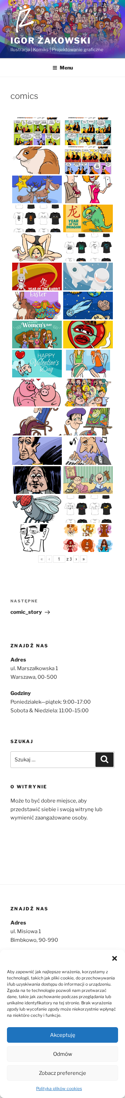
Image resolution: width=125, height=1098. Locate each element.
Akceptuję (62, 1035)
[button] (114, 958)
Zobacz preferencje (62, 1073)
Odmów (62, 1054)
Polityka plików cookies (59, 1088)
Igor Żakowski (50, 41)
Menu (66, 68)
